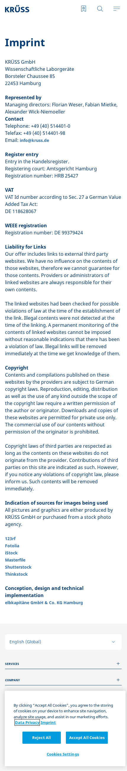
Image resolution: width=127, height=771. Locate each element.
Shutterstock (18, 567)
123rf (10, 538)
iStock (11, 553)
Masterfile (15, 560)
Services (12, 664)
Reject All (41, 737)
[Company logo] (29, 9)
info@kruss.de (34, 140)
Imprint (48, 722)
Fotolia (12, 545)
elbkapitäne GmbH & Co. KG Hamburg (44, 602)
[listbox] (63, 642)
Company (12, 680)
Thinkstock (16, 574)
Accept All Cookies (87, 737)
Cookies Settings (63, 754)
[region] (65, 728)
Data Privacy (27, 722)
